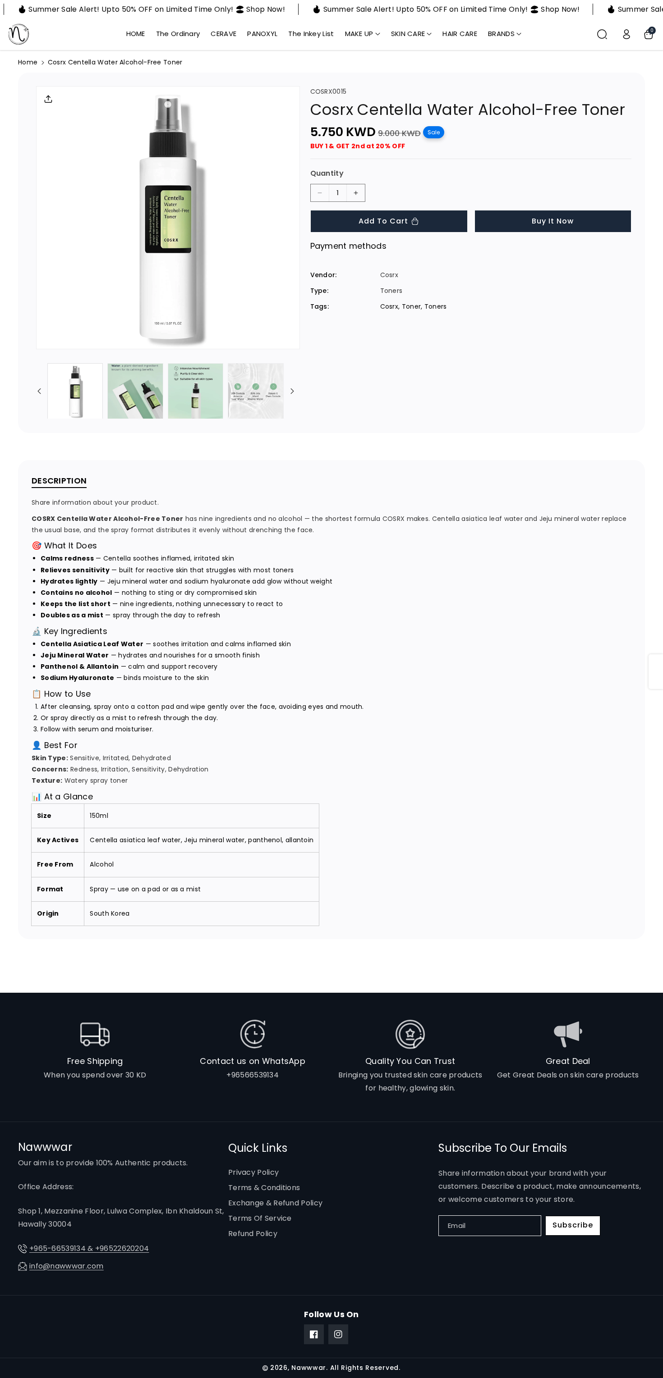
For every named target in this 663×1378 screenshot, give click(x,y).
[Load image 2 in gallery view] (135, 391)
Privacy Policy (253, 1172)
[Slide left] (39, 391)
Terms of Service (260, 1218)
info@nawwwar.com (66, 1266)
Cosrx (389, 306)
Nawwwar (308, 1367)
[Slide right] (292, 391)
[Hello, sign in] (626, 34)
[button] (362, 33)
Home (27, 62)
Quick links (257, 1148)
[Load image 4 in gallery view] (255, 391)
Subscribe (572, 1225)
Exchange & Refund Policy (275, 1203)
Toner (411, 306)
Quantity (327, 173)
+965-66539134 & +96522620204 (89, 1248)
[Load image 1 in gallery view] (75, 391)
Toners (435, 306)
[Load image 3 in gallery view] (195, 391)
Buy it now (553, 221)
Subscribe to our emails (502, 1148)
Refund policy (252, 1233)
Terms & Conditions (264, 1187)
